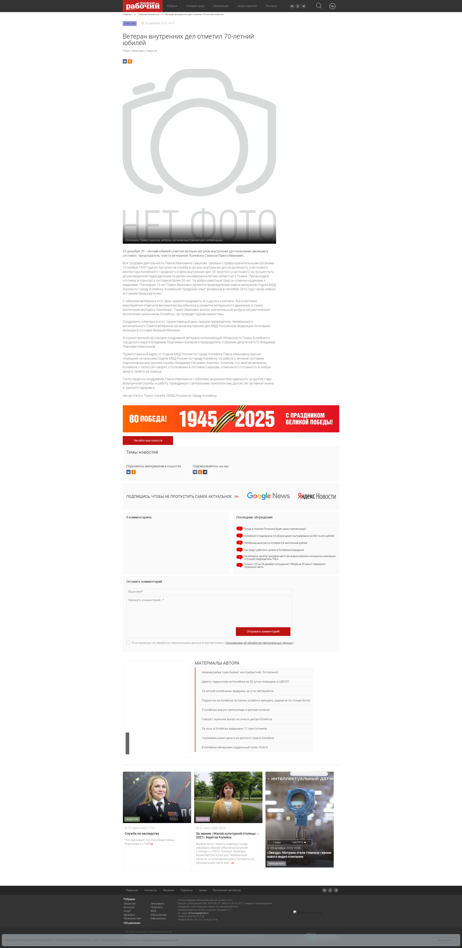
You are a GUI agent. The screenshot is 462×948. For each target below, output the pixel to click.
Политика (156, 907)
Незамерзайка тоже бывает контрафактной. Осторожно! (240, 672)
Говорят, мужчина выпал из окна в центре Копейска (237, 719)
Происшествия (132, 918)
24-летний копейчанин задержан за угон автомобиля (238, 691)
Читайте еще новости (148, 440)
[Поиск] (319, 6)
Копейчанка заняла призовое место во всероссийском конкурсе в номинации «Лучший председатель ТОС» (290, 557)
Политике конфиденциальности (160, 940)
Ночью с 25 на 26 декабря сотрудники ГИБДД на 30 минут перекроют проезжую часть (285, 565)
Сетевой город (195, 6)
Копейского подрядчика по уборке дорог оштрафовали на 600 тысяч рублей (289, 535)
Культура (129, 907)
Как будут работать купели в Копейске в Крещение (274, 550)
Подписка (186, 890)
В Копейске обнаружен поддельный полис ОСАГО (235, 747)
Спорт (127, 911)
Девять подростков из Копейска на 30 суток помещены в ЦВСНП (245, 681)
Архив (202, 890)
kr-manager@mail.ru (199, 913)
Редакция (132, 890)
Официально (158, 918)
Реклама (271, 6)
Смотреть (298, 842)
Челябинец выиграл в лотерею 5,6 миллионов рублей (275, 543)
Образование (159, 914)
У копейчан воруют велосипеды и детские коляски (236, 710)
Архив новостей (247, 6)
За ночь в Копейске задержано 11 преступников (234, 728)
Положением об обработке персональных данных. (259, 643)
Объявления (220, 6)
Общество (130, 903)
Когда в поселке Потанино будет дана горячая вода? (275, 528)
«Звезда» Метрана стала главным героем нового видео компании (299, 854)
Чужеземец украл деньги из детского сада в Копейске (238, 738)
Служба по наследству (142, 833)
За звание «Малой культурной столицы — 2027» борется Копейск (228, 835)
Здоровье (129, 914)
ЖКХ (153, 911)
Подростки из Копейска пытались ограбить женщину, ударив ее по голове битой (256, 700)
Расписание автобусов (227, 890)
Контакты (151, 890)
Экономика (157, 903)
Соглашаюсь (445, 940)
